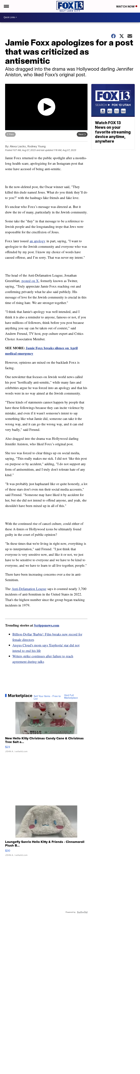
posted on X (30, 280)
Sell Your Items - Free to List (47, 697)
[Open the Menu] (6, 6)
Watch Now (125, 6)
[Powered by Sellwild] (82, 912)
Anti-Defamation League (29, 588)
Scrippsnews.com (46, 625)
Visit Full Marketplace (71, 696)
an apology (37, 241)
